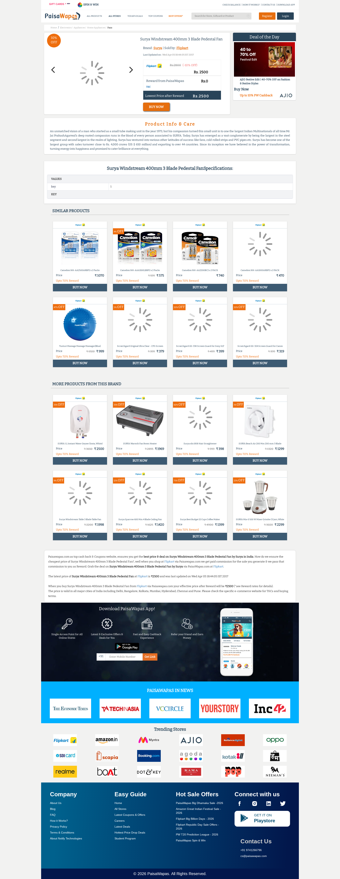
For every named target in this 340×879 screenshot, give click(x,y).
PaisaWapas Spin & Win (191, 840)
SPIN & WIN (91, 4)
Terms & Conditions (62, 832)
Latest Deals (122, 826)
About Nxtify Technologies (66, 838)
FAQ (52, 814)
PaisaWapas (158, 874)
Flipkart (182, 48)
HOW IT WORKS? (251, 5)
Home (118, 803)
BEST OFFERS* (176, 16)
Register (267, 16)
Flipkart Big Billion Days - (195, 818)
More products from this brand (86, 383)
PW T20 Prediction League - (197, 834)
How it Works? (59, 820)
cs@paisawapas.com (253, 856)
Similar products (71, 210)
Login (285, 16)
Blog (52, 808)
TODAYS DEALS (135, 16)
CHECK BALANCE (232, 5)
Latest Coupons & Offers (130, 814)
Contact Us (256, 841)
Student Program (125, 838)
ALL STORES (115, 16)
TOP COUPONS (155, 16)
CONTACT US (268, 5)
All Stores (120, 808)
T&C (148, 86)
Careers (120, 820)
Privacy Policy (58, 826)
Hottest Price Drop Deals (130, 832)
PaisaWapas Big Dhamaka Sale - (199, 803)
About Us (55, 803)
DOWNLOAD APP (286, 5)
